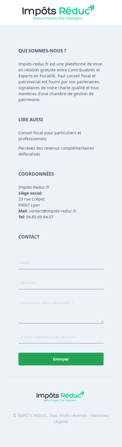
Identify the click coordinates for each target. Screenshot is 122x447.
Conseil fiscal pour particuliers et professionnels (49, 135)
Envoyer (61, 359)
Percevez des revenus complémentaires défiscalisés (56, 151)
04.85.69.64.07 (35, 217)
